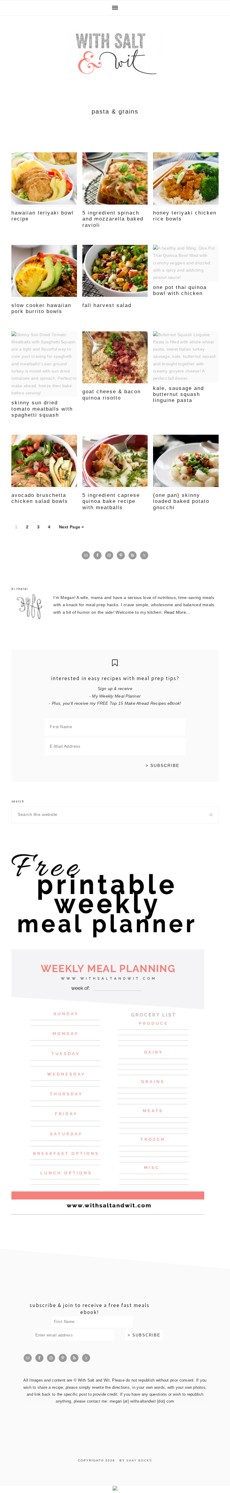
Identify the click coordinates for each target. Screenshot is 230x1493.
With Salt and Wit (115, 53)
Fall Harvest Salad (106, 305)
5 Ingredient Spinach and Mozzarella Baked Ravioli (112, 219)
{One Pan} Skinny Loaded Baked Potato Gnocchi (181, 501)
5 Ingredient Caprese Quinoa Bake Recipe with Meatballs (111, 501)
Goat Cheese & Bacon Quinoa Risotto (111, 394)
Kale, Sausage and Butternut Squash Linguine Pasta (178, 394)
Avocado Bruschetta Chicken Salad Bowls (39, 498)
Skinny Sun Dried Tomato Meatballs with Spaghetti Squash (42, 409)
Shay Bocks (139, 1460)
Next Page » (71, 527)
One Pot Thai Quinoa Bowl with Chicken (180, 290)
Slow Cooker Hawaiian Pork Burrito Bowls (41, 308)
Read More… (177, 612)
